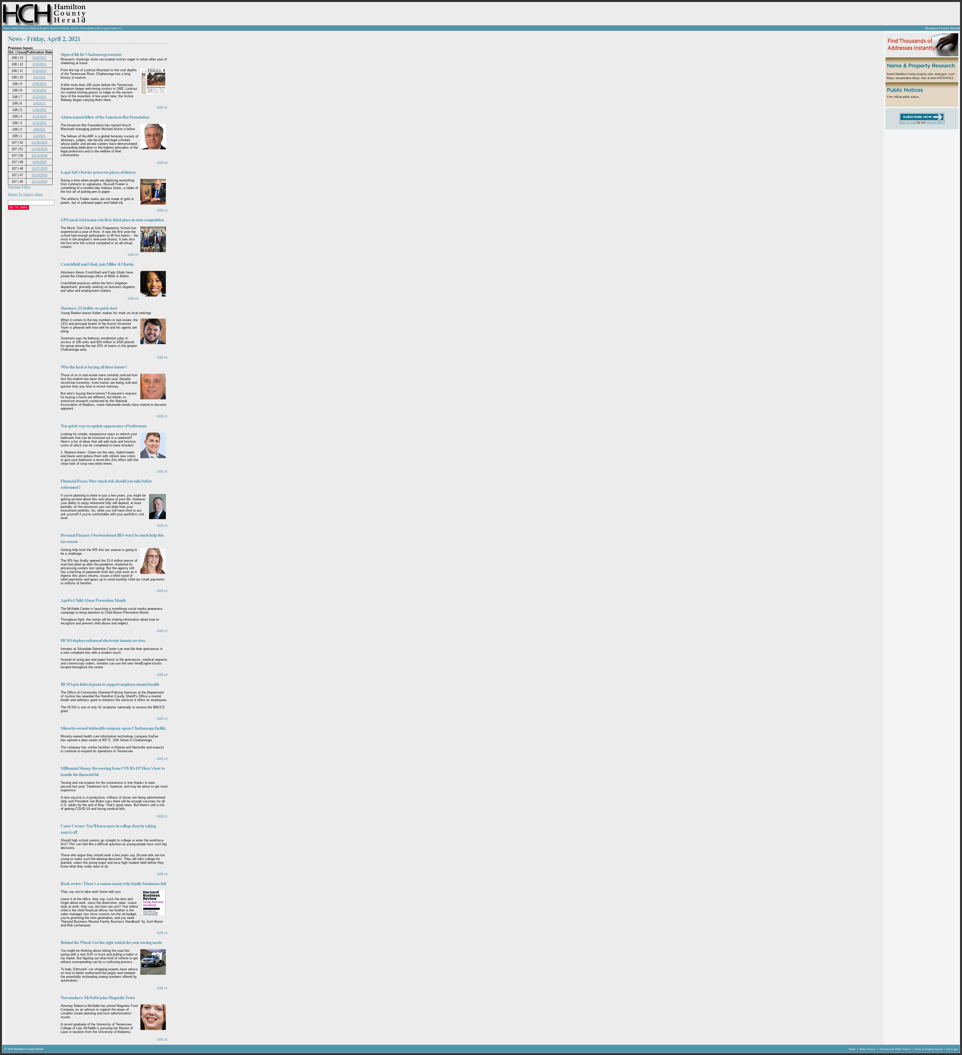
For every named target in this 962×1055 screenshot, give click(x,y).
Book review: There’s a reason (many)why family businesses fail (113, 883)
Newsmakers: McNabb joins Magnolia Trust (98, 997)
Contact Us (116, 28)
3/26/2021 (39, 58)
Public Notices (20, 28)
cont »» (162, 107)
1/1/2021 (39, 136)
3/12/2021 (39, 71)
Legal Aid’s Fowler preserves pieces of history (98, 172)
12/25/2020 (39, 142)
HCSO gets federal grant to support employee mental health (110, 684)
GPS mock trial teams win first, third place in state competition (112, 220)
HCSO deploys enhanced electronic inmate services (103, 640)
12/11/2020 (39, 155)
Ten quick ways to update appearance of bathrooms (104, 426)
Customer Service (69, 28)
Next (27, 187)
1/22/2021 (39, 116)
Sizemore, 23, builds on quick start (89, 308)
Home (6, 28)
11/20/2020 (39, 175)
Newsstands (87, 28)
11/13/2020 (39, 181)
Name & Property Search (44, 28)
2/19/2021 (39, 90)
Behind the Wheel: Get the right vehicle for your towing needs (111, 942)
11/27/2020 (39, 168)
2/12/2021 (39, 97)
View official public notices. (903, 96)
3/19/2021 (39, 64)
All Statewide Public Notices (895, 1049)
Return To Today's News (25, 194)
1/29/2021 (39, 110)
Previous (14, 187)
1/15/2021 (39, 123)
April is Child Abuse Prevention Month (93, 600)
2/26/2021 (39, 84)
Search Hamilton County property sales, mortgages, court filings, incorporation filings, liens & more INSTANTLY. (920, 76)
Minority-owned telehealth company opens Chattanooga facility (113, 728)
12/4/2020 (39, 162)
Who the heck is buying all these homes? (94, 367)
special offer (935, 122)
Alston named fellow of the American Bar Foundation (105, 117)
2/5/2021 (39, 103)
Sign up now (908, 122)
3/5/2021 (39, 77)
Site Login (102, 28)
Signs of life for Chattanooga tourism (91, 54)
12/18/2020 (39, 149)
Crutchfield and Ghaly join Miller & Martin (97, 264)
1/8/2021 (39, 129)
